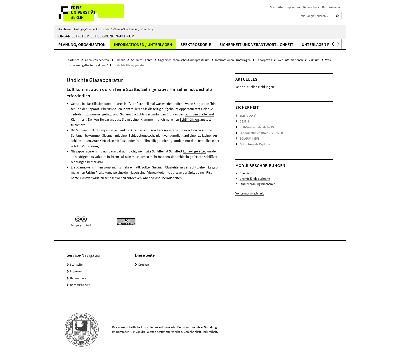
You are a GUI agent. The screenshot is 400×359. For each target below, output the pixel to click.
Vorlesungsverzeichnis (249, 193)
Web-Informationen (290, 60)
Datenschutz (311, 7)
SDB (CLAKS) (248, 116)
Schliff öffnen (189, 119)
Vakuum (314, 60)
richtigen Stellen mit (199, 114)
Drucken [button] (143, 264)
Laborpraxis (264, 60)
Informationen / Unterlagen (143, 44)
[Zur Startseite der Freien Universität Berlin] (89, 12)
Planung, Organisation (82, 44)
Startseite (276, 7)
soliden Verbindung (85, 146)
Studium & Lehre (141, 60)
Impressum (293, 7)
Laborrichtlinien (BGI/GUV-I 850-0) (262, 133)
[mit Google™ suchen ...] (337, 15)
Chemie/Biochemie (126, 29)
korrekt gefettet (194, 151)
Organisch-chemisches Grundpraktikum (96, 35)
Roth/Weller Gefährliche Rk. (257, 127)
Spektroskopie (195, 44)
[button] (332, 44)
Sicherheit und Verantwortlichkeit (256, 44)
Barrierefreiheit (332, 7)
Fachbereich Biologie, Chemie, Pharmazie (85, 29)
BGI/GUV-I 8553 (249, 138)
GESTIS (244, 121)
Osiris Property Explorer (255, 144)
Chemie (147, 29)
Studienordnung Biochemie (257, 184)
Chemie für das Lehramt (255, 179)
